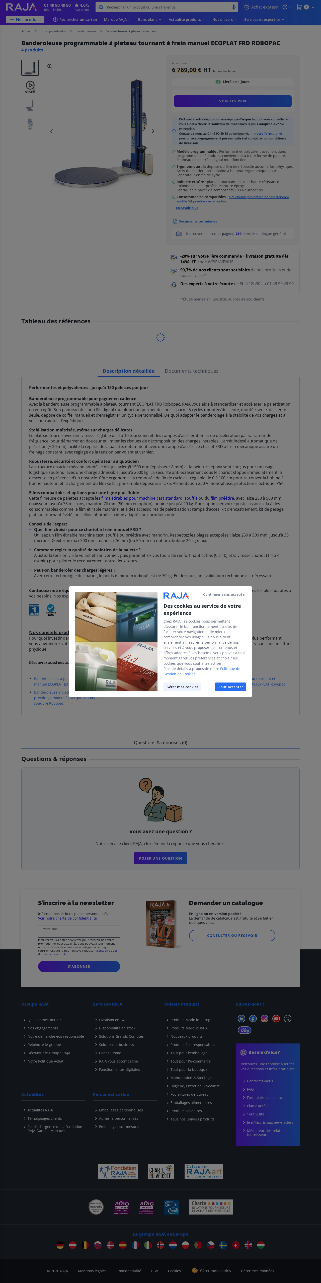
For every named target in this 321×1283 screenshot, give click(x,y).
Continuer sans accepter (224, 594)
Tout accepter (230, 687)
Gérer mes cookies (182, 687)
